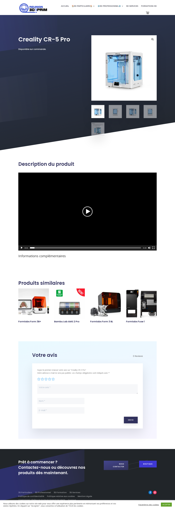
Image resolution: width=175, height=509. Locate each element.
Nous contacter (118, 465)
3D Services (132, 6)
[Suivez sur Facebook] (150, 492)
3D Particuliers (25, 492)
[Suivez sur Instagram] (155, 492)
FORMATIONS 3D (149, 6)
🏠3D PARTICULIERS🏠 (82, 6)
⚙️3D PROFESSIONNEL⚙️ (109, 6)
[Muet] (149, 248)
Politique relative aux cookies (61, 496)
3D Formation (60, 492)
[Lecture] (21, 248)
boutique (148, 464)
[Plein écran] (153, 248)
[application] (87, 212)
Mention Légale (85, 496)
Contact (72, 500)
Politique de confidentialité (31, 496)
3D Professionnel (43, 492)
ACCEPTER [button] (166, 504)
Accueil (65, 6)
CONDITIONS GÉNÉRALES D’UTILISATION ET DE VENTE (41, 500)
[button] (152, 39)
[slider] (85, 247)
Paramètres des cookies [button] (148, 504)
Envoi (131, 420)
